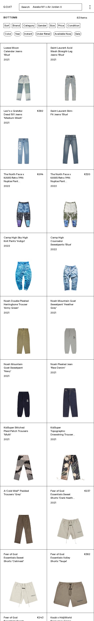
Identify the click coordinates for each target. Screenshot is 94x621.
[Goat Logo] (7, 7)
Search (51, 6)
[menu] (90, 7)
